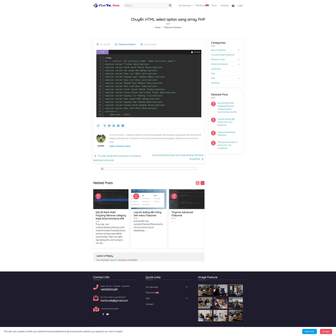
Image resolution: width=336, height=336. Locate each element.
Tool (214, 5)
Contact (225, 5)
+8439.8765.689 (109, 289)
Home (158, 27)
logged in (113, 260)
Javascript (216, 69)
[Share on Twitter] (109, 126)
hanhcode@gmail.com (114, 300)
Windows (215, 83)
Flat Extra (200, 5)
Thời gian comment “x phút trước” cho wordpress (227, 145)
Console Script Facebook (222, 55)
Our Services (184, 5)
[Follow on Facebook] (103, 314)
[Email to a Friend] (114, 126)
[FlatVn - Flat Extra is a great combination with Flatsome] (106, 5)
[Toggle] (238, 50)
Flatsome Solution (172, 27)
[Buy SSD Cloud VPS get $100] (149, 173)
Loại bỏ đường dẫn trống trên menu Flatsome (226, 122)
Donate (196, 52)
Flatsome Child (218, 59)
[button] (233, 5)
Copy (197, 57)
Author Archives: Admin (120, 146)
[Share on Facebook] (105, 126)
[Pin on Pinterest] (118, 126)
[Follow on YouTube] (107, 314)
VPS (213, 78)
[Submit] (170, 5)
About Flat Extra (218, 50)
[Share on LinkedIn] (123, 126)
